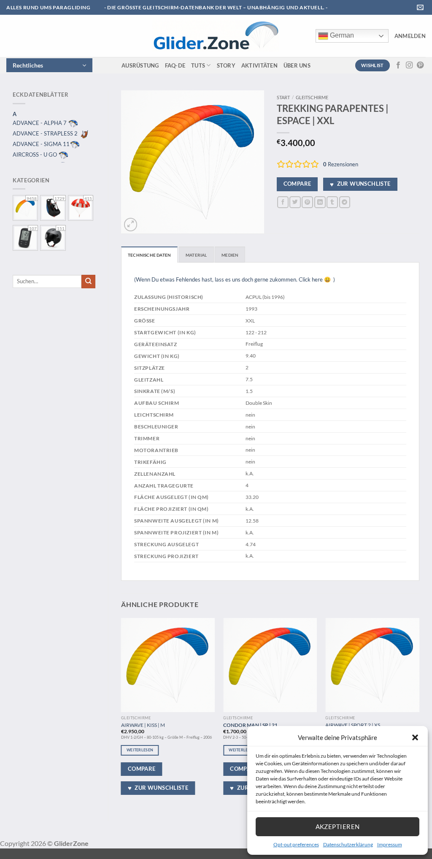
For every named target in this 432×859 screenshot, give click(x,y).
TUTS (198, 65)
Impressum (389, 844)
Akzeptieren (338, 826)
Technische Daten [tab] (149, 254)
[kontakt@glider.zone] (421, 7)
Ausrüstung (140, 65)
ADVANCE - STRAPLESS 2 (46, 133)
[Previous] (121, 712)
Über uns (297, 65)
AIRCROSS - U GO (35, 154)
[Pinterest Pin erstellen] (307, 202)
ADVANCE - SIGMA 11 (41, 144)
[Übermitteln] (88, 281)
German (341, 35)
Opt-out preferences (296, 844)
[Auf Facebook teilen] (283, 202)
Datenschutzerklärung (348, 844)
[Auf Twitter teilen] (295, 202)
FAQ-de (175, 65)
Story (226, 65)
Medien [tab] (229, 254)
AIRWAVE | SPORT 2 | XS (352, 725)
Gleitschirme (312, 97)
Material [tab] (196, 254)
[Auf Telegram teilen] (345, 202)
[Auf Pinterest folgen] (420, 65)
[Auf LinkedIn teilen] (320, 202)
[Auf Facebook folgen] (398, 65)
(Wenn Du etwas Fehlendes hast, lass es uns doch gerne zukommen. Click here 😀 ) (234, 279)
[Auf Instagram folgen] (409, 65)
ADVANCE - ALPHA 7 (40, 122)
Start (283, 97)
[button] (415, 737)
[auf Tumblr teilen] (332, 202)
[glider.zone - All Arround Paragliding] (215, 35)
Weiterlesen (140, 750)
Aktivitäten (259, 65)
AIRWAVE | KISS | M (143, 725)
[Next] (419, 712)
